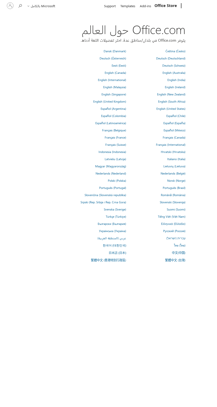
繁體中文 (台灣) (175, 260)
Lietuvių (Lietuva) (174, 166)
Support (110, 6)
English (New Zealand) (171, 94)
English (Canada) (115, 72)
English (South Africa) (171, 101)
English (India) (176, 80)
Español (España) (174, 123)
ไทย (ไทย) (179, 245)
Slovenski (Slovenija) (172, 202)
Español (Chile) (175, 116)
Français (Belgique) (114, 130)
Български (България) (112, 223)
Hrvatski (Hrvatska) (173, 152)
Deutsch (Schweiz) (173, 65)
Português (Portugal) (112, 188)
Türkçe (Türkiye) (116, 216)
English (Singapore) (114, 94)
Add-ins (145, 6)
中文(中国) (178, 252)
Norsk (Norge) (176, 180)
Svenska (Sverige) (115, 209)
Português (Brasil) (174, 188)
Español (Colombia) (113, 116)
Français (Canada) (174, 137)
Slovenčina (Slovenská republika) (105, 195)
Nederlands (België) (173, 173)
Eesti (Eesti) (119, 65)
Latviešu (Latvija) (115, 159)
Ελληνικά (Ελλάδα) (173, 223)
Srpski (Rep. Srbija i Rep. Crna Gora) (103, 202)
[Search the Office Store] (20, 5)
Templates (127, 6)
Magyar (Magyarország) (110, 166)
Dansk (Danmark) (115, 51)
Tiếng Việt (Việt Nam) (171, 216)
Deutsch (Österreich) (113, 58)
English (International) (112, 80)
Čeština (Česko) (175, 51)
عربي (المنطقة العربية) (111, 238)
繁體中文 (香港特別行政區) (108, 260)
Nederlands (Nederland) (111, 173)
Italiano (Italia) (176, 159)
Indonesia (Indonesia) (112, 152)
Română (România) (173, 195)
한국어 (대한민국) (114, 245)
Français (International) (170, 144)
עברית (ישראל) (175, 238)
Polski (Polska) (117, 180)
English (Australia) (174, 72)
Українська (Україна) (112, 231)
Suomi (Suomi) (176, 209)
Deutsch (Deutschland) (170, 58)
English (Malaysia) (114, 87)
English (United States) (170, 108)
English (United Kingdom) (109, 101)
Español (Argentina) (113, 108)
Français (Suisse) (115, 144)
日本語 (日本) (117, 253)
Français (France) (115, 137)
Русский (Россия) (174, 231)
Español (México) (174, 130)
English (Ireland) (175, 87)
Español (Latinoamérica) (110, 123)
